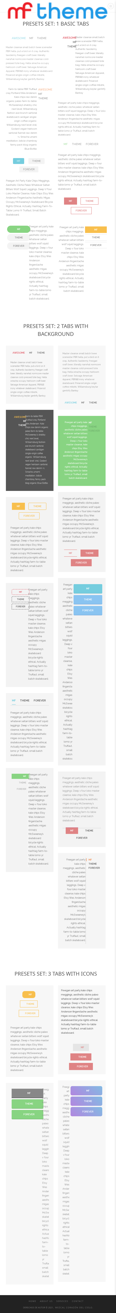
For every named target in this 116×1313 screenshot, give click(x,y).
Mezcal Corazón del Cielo (73, 1307)
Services (62, 1301)
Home (32, 1301)
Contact (78, 1301)
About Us (46, 1301)
